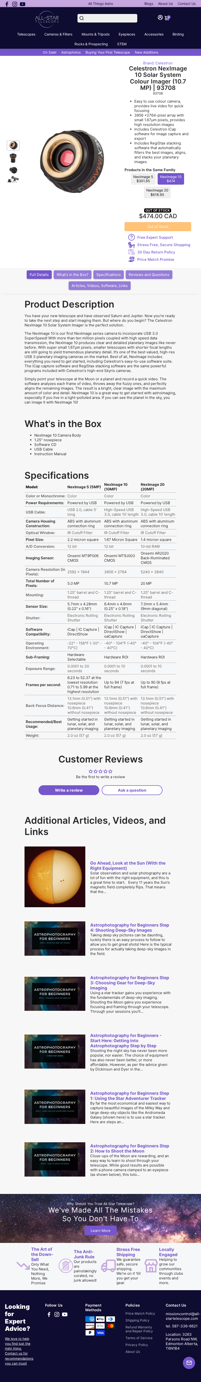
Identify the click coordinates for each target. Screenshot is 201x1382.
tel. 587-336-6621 (182, 1326)
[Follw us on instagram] (15, 3)
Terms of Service (139, 1338)
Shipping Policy (138, 1320)
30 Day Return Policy (156, 252)
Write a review (69, 790)
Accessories (153, 34)
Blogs (148, 3)
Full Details (39, 274)
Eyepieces (127, 34)
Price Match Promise (155, 259)
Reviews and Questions (149, 274)
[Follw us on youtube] (22, 3)
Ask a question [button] (132, 790)
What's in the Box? (72, 274)
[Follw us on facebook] (7, 3)
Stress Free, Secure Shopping (163, 244)
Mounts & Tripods (96, 34)
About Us (165, 3)
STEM (121, 44)
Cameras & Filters (58, 34)
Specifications (108, 274)
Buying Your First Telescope (108, 52)
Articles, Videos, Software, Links (100, 285)
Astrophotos (71, 52)
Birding (178, 34)
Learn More (101, 1230)
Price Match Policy (140, 1313)
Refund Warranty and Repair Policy (139, 1329)
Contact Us (187, 3)
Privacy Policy (137, 1345)
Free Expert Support (155, 237)
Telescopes (26, 34)
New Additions (146, 52)
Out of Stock (158, 226)
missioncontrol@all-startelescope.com (183, 1316)
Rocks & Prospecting (91, 44)
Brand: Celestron (158, 63)
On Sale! (49, 52)
